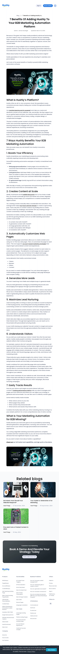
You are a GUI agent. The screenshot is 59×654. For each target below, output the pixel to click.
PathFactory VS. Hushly (52, 594)
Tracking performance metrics (21, 390)
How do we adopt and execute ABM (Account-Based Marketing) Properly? (38, 596)
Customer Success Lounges (21, 628)
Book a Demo (52, 588)
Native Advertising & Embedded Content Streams (7, 608)
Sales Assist (5, 621)
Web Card (4, 627)
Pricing (50, 583)
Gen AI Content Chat (21, 590)
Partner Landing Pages (22, 617)
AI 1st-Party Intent (20, 587)
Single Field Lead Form (7, 615)
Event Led (32, 607)
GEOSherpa (5, 580)
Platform (51, 580)
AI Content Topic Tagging (20, 581)
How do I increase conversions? (38, 591)
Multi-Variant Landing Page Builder (7, 596)
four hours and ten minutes (28, 206)
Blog (18, 15)
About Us (4, 635)
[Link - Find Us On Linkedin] (50, 603)
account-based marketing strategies (34, 244)
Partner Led (33, 613)
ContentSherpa (6, 588)
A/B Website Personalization (6, 600)
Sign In (50, 591)
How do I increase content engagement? (36, 581)
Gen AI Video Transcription (19, 593)
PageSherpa (5, 583)
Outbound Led (33, 616)
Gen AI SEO (19, 599)
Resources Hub (53, 586)
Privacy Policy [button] (31, 651)
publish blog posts (29, 194)
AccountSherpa (6, 586)
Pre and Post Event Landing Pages (21, 620)
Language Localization (22, 605)
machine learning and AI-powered (19, 110)
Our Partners (5, 640)
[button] (55, 5)
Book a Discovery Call (29, 557)
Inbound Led (33, 618)
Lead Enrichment (6, 624)
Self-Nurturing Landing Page (7, 592)
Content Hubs (5, 604)
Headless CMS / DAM (7, 612)
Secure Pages (19, 602)
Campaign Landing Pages (21, 613)
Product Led (33, 610)
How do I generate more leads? (38, 589)
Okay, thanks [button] (51, 649)
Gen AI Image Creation (22, 597)
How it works (5, 637)
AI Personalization (20, 584)
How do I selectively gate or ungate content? (37, 585)
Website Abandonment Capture (8, 618)
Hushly (7, 645)
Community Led (34, 605)
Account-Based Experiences (20, 624)
